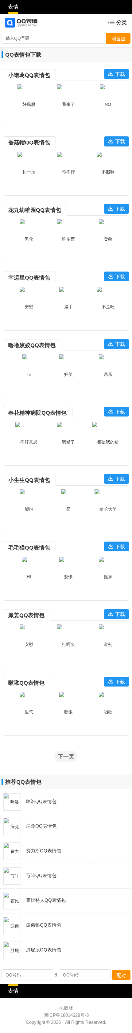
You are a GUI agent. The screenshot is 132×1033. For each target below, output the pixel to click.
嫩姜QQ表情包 (26, 615)
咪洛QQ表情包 (41, 801)
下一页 (66, 756)
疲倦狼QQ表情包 (43, 925)
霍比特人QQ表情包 (46, 900)
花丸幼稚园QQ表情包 (34, 210)
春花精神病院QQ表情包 (37, 412)
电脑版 (66, 1008)
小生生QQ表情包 (29, 480)
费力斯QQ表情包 (43, 850)
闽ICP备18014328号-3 (66, 1015)
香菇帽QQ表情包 (29, 142)
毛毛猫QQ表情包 (29, 547)
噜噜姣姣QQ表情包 (32, 345)
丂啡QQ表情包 (41, 875)
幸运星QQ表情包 (29, 277)
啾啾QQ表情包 (26, 682)
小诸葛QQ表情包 (29, 75)
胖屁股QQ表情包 (43, 949)
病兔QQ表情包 (41, 826)
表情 (13, 7)
